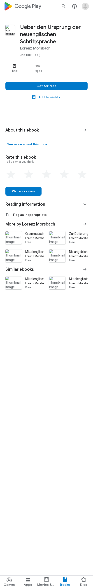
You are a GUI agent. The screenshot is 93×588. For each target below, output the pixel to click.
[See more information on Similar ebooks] (84, 269)
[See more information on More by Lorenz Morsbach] (84, 224)
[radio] (10, 174)
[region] (46, 68)
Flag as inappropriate (26, 214)
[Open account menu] (85, 6)
